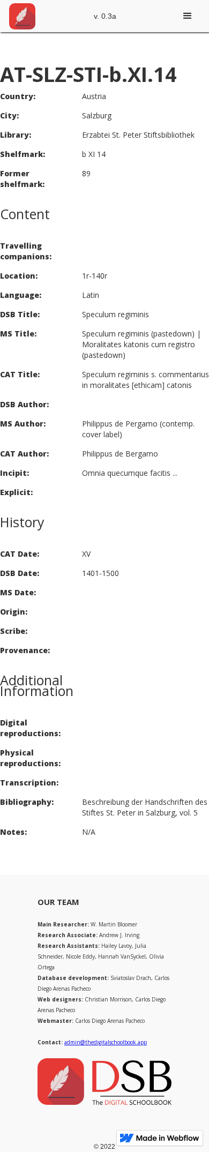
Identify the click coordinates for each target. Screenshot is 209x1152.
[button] (187, 16)
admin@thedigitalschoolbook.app (105, 1042)
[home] (22, 16)
